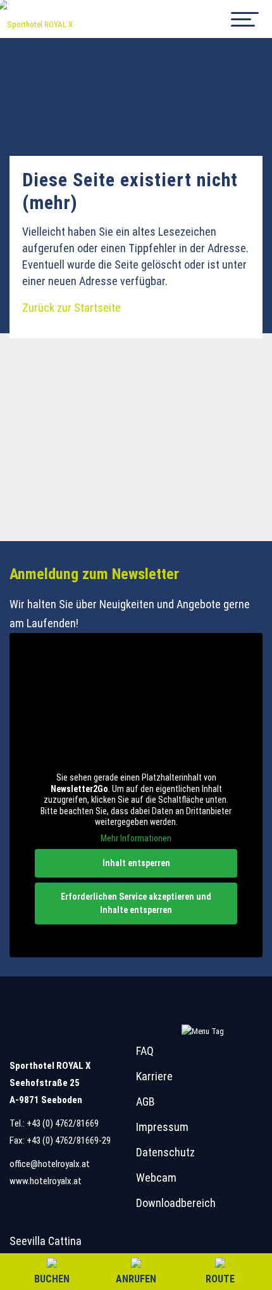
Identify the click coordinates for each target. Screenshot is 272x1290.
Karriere (154, 1076)
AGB (145, 1101)
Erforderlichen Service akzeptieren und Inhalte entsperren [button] (136, 903)
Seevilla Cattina (45, 1241)
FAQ (145, 1050)
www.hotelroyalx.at (45, 1181)
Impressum (162, 1127)
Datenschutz (165, 1152)
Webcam (156, 1177)
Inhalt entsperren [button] (136, 863)
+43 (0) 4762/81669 (63, 1123)
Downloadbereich (176, 1203)
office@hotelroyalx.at (49, 1164)
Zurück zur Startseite (71, 307)
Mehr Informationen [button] (136, 838)
